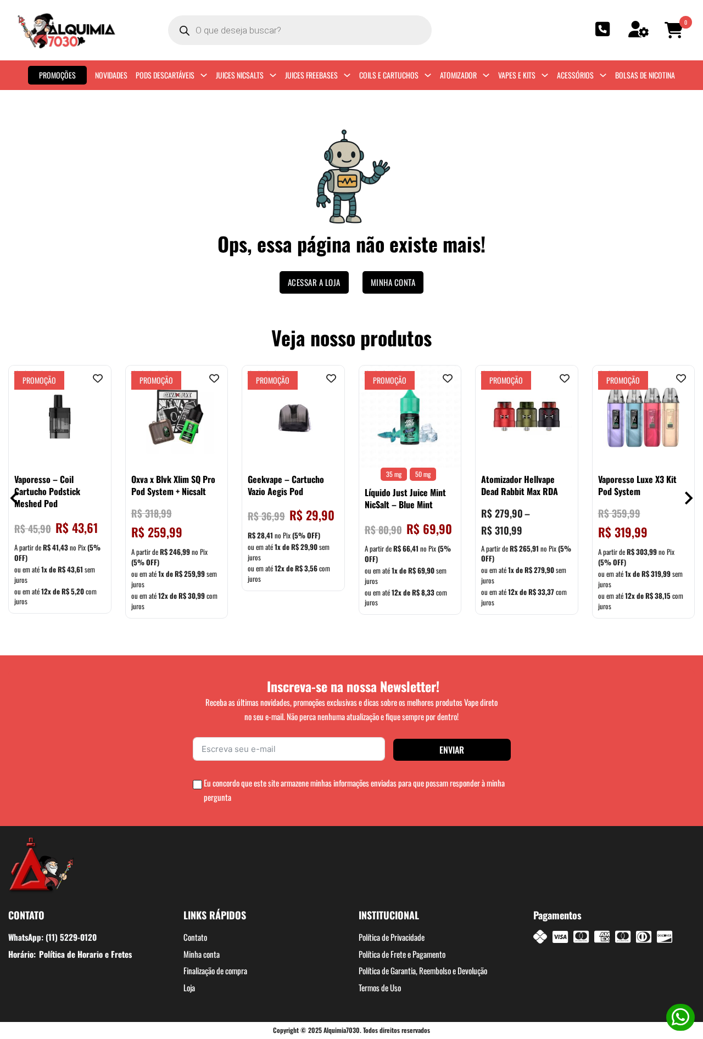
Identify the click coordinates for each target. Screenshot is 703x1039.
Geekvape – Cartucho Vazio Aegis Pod (286, 485)
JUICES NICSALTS (240, 75)
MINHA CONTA (393, 282)
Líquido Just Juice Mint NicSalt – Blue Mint (405, 498)
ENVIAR (451, 749)
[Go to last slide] (15, 498)
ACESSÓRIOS (575, 75)
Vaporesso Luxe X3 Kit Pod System (637, 485)
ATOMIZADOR (458, 75)
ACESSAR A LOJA (314, 282)
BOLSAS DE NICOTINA (645, 75)
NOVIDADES (111, 75)
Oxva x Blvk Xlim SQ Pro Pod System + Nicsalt (173, 485)
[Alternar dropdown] (204, 75)
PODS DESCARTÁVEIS (165, 75)
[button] (675, 30)
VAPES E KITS (516, 75)
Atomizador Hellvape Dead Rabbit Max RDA (519, 485)
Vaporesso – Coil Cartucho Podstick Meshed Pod (47, 491)
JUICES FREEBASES (311, 75)
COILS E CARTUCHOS (389, 75)
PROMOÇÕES (57, 75)
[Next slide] (688, 498)
